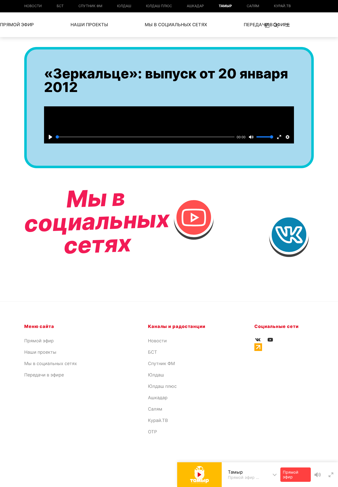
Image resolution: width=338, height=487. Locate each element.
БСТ (60, 6)
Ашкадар (195, 6)
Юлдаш (124, 6)
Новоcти (33, 6)
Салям (253, 6)
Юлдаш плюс (159, 6)
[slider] (145, 137)
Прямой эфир (39, 340)
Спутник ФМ (90, 6)
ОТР (152, 431)
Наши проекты (89, 24)
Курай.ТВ (282, 6)
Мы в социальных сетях (176, 24)
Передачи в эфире (44, 374)
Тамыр (225, 6)
